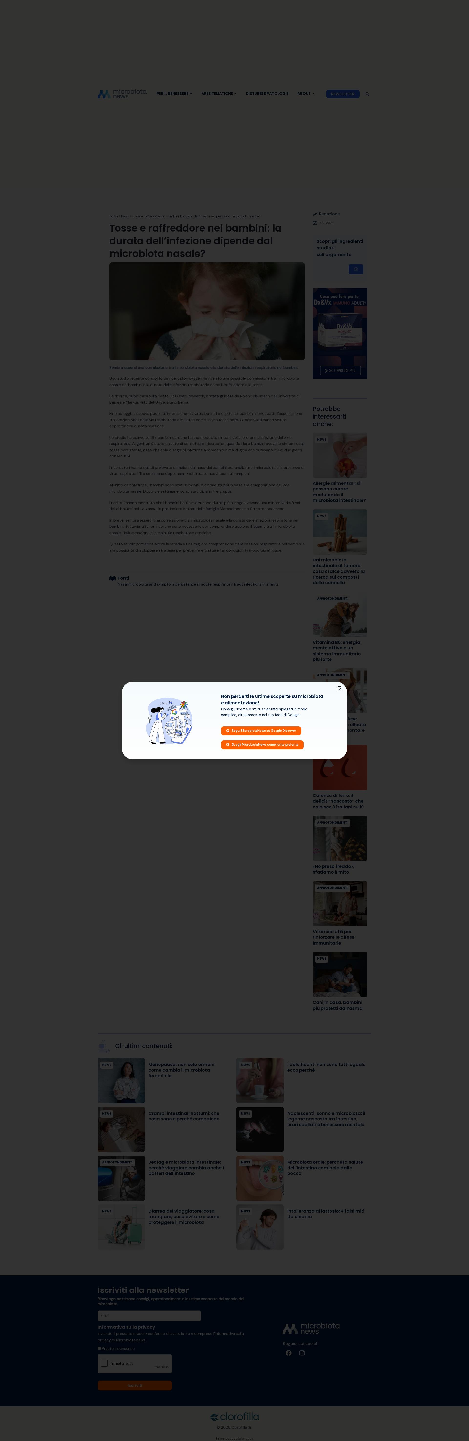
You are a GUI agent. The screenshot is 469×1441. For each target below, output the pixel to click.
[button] (340, 688)
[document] (234, 720)
